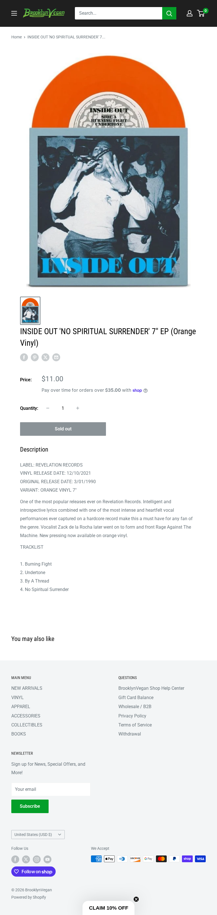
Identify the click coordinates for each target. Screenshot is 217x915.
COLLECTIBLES (26, 725)
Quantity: (29, 408)
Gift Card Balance (135, 697)
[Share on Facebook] (24, 357)
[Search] (169, 13)
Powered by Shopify (28, 897)
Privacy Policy (132, 716)
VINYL (17, 697)
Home (16, 37)
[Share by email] (56, 357)
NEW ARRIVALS (26, 688)
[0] (201, 13)
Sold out (63, 429)
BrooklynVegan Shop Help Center (151, 688)
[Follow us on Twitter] (26, 859)
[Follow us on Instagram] (37, 859)
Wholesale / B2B (134, 706)
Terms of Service (135, 725)
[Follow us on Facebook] (15, 859)
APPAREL (20, 706)
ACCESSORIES (25, 716)
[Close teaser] (136, 899)
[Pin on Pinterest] (35, 357)
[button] (108, 908)
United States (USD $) (33, 834)
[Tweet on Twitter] (45, 357)
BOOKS (18, 734)
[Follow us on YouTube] (47, 859)
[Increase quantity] (78, 408)
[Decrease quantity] (48, 408)
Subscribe (30, 806)
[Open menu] (14, 13)
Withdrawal (129, 734)
